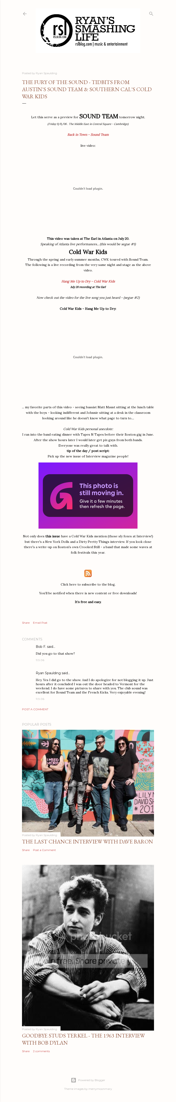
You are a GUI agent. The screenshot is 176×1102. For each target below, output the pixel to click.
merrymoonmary (100, 1089)
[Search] (151, 12)
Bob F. (41, 647)
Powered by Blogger (91, 1080)
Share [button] (26, 622)
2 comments (41, 1051)
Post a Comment (35, 709)
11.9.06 (40, 660)
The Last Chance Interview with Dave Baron (87, 841)
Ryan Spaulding (48, 673)
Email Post (40, 622)
